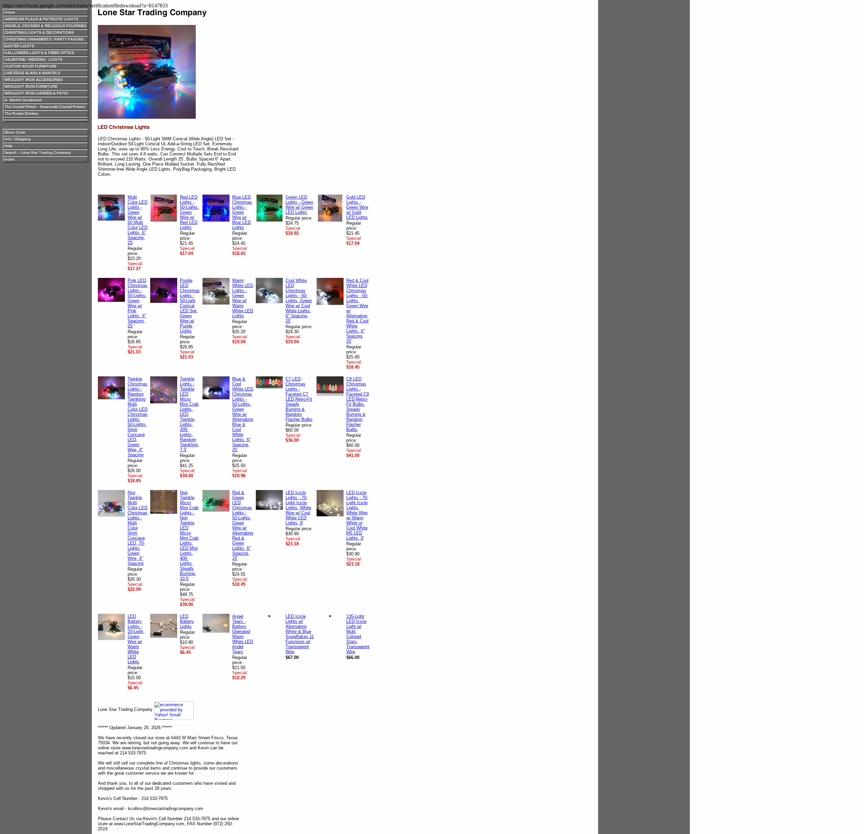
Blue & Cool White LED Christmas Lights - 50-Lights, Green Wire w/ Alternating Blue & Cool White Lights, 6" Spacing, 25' (242, 414)
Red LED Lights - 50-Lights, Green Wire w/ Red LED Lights (189, 212)
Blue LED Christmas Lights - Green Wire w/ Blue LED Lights (242, 212)
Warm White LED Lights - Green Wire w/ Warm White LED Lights (242, 298)
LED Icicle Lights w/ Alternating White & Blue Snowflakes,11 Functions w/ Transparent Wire (300, 634)
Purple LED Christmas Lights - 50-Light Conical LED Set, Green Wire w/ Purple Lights (190, 306)
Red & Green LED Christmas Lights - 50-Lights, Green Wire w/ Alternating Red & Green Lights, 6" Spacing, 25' (242, 525)
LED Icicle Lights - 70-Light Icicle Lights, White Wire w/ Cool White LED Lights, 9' (298, 507)
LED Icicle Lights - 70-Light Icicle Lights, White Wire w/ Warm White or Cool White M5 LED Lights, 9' (357, 515)
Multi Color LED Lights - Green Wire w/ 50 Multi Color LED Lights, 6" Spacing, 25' (137, 220)
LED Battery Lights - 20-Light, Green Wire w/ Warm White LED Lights (136, 639)
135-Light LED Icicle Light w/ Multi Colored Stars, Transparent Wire (358, 634)
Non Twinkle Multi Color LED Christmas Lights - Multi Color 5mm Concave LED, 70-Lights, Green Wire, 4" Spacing (137, 528)
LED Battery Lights (187, 621)
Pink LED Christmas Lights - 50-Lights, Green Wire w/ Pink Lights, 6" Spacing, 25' (137, 303)
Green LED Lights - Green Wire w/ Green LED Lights (299, 205)
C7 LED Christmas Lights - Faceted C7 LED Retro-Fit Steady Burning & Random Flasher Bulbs (299, 399)
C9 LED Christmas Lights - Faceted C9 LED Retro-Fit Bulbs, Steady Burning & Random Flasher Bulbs (357, 404)
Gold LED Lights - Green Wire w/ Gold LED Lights (357, 207)
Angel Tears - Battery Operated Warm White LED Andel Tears (242, 634)
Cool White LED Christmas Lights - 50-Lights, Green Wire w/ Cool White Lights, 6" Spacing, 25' (299, 300)
